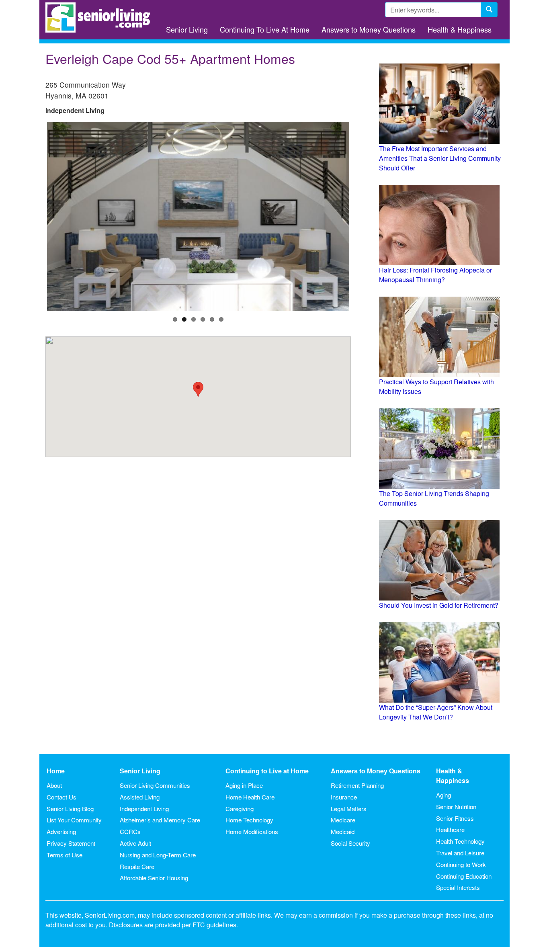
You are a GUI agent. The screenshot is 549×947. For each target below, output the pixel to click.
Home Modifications (251, 831)
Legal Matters (349, 808)
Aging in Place (244, 785)
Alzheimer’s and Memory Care (160, 820)
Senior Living (187, 29)
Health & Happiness (460, 29)
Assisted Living (140, 797)
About (54, 785)
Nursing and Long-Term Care (158, 855)
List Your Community (74, 820)
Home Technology (249, 820)
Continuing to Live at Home (267, 770)
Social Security (350, 843)
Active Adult (135, 843)
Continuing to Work (461, 864)
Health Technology (460, 841)
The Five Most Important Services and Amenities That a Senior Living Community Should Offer (440, 158)
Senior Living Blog (70, 808)
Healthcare (450, 829)
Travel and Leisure (460, 853)
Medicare (343, 820)
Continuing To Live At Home (264, 29)
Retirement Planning (357, 785)
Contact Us (61, 797)
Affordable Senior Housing (154, 877)
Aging (443, 795)
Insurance (344, 797)
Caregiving (239, 808)
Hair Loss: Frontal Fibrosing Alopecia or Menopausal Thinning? (435, 274)
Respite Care (137, 866)
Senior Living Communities (155, 785)
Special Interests (458, 887)
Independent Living (144, 808)
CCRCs (130, 831)
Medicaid (342, 831)
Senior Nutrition (456, 806)
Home (56, 770)
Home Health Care (249, 797)
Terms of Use (64, 855)
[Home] (100, 17)
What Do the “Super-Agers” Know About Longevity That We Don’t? (435, 712)
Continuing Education (464, 876)
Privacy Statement (71, 843)
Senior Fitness (455, 818)
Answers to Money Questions (369, 29)
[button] (198, 389)
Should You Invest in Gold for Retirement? (438, 605)
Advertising (61, 831)
